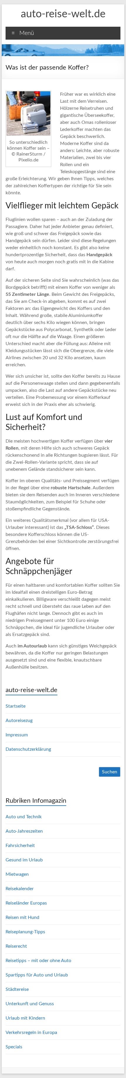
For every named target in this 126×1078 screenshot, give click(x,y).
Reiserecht (16, 946)
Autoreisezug (19, 720)
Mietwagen (17, 874)
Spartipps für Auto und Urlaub (37, 975)
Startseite (15, 706)
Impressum (17, 735)
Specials (14, 1047)
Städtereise (17, 989)
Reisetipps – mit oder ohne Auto (38, 960)
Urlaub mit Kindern (25, 1018)
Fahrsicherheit (20, 845)
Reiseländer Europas (26, 903)
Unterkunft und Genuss (30, 1003)
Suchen (109, 772)
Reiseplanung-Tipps (25, 931)
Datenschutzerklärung (28, 749)
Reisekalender (20, 888)
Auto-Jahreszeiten (24, 831)
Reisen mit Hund (22, 917)
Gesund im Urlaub (24, 860)
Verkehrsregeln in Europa (31, 1032)
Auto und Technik (24, 816)
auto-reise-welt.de (63, 14)
